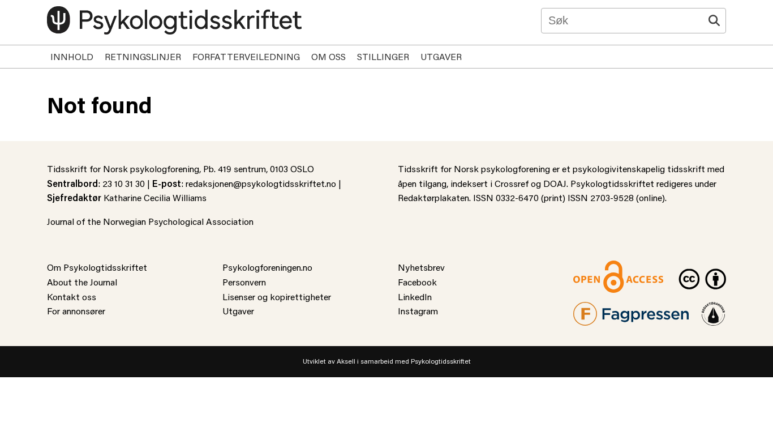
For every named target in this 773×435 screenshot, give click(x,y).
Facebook (417, 282)
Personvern (244, 282)
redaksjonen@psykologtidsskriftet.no (261, 183)
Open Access (599, 267)
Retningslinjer (143, 56)
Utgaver (441, 56)
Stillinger (383, 56)
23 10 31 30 (123, 183)
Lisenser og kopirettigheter (276, 296)
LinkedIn (415, 296)
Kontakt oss (71, 296)
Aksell (346, 361)
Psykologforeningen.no (267, 267)
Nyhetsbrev (421, 267)
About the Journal (82, 282)
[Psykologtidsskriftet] (174, 20)
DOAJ (554, 183)
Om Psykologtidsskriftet (97, 267)
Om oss (328, 56)
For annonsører (76, 311)
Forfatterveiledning (246, 56)
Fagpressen (596, 309)
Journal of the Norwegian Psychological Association (150, 221)
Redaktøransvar (713, 309)
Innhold (71, 56)
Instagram (418, 311)
